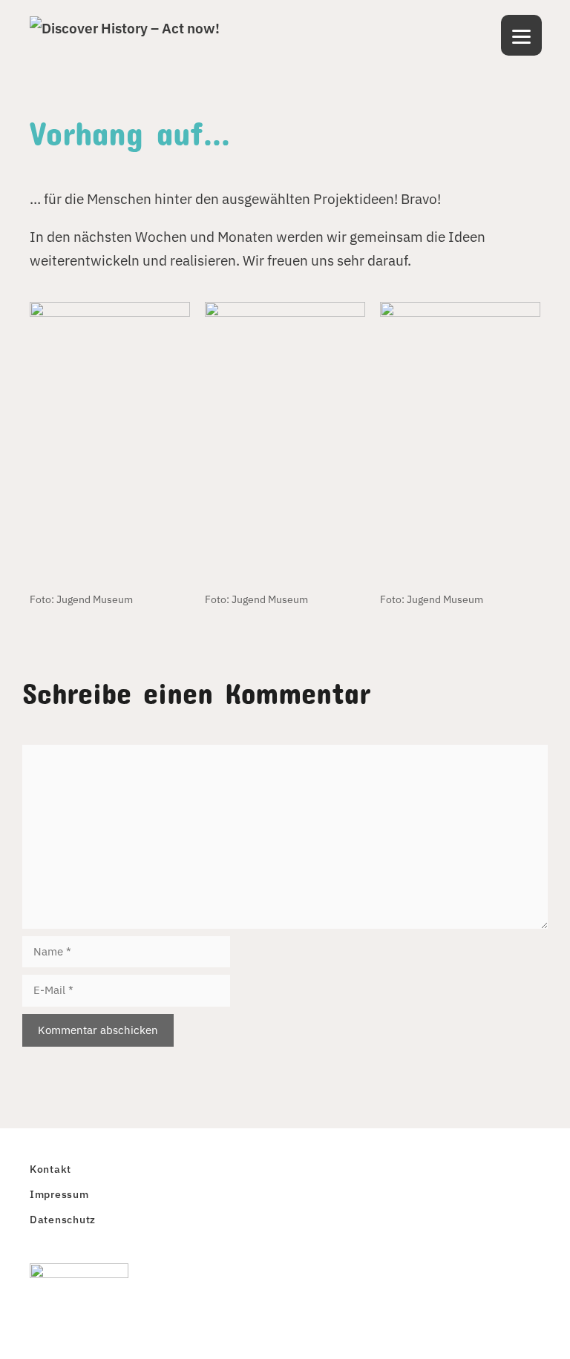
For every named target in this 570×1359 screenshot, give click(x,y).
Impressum (59, 1194)
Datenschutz (63, 1219)
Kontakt (50, 1169)
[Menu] (521, 35)
